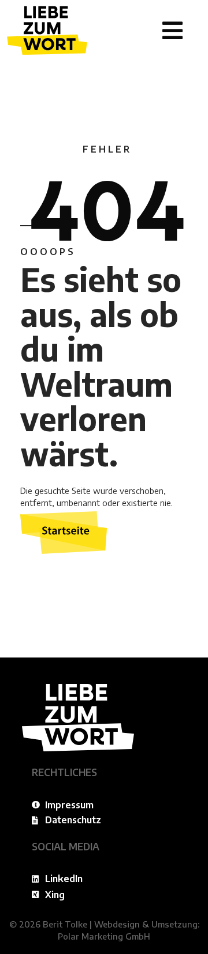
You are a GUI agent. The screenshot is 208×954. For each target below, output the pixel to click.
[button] (172, 30)
